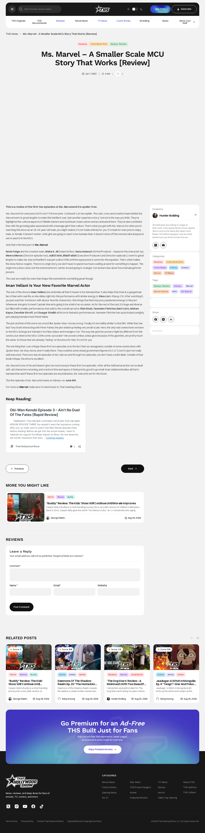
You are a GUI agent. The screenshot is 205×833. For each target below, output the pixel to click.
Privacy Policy (27, 821)
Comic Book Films (99, 44)
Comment (15, 566)
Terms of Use (11, 821)
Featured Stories (139, 797)
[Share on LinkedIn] (171, 319)
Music (165, 20)
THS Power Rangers (140, 787)
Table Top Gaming (167, 797)
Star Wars (135, 782)
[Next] (197, 638)
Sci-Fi (105, 797)
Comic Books (124, 20)
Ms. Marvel (41, 244)
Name (14, 585)
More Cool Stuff (185, 22)
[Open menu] (12, 9)
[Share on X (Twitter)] (163, 319)
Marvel (24, 387)
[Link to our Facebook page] (33, 806)
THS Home (12, 33)
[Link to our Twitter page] (8, 806)
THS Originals (18, 20)
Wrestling (144, 20)
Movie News (81, 20)
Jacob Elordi (137, 675)
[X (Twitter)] (155, 245)
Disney (173, 267)
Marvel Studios (161, 291)
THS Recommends (39, 22)
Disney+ (185, 267)
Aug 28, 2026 (134, 517)
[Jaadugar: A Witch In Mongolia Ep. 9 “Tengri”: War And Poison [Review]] (176, 657)
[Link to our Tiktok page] (41, 806)
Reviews (60, 20)
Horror (51, 497)
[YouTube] (163, 245)
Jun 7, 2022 (90, 73)
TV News (102, 20)
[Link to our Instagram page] (16, 806)
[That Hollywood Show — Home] (102, 9)
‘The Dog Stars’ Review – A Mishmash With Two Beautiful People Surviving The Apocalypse (126, 682)
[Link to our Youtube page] (25, 806)
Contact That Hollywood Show (50, 821)
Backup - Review (118, 44)
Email (57, 585)
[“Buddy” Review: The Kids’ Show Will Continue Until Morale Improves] (25, 507)
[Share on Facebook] (155, 319)
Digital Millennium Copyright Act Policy (84, 821)
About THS (189, 782)
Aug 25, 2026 (141, 698)
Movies (60, 497)
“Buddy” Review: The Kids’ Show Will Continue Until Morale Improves (91, 503)
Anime (62, 675)
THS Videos (189, 792)
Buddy (70, 497)
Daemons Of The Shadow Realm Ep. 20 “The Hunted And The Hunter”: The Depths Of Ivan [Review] (77, 682)
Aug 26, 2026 (91, 698)
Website (102, 585)
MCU (174, 291)
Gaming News (109, 792)
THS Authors (190, 787)
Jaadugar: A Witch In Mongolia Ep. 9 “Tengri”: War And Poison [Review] (176, 682)
